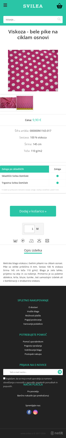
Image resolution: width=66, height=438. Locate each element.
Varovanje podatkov (33, 323)
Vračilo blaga (33, 311)
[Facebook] (29, 412)
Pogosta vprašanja (33, 345)
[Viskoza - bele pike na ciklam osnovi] (33, 70)
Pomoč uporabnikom (33, 341)
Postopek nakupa (33, 354)
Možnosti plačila (33, 315)
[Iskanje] (59, 19)
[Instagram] (35, 412)
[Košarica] (59, 5)
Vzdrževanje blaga (33, 349)
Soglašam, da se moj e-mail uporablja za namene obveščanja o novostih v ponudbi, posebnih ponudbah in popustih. (30, 382)
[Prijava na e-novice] (60, 372)
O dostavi (33, 307)
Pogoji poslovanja (33, 319)
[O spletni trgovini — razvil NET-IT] (57, 433)
